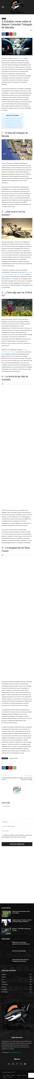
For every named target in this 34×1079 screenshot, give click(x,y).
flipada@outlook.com (15, 1052)
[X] (7, 34)
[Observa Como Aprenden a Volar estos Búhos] (6, 914)
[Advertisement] (14, 875)
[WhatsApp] (14, 34)
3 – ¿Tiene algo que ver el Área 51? (12, 122)
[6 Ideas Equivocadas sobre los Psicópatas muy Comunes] (6, 962)
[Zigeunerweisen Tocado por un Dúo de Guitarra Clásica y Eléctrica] (6, 922)
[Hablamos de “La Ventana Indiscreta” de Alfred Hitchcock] (6, 945)
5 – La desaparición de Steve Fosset (12, 127)
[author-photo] (17, 794)
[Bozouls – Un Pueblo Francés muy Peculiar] (6, 931)
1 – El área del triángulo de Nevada (12, 118)
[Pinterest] (11, 34)
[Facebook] (3, 34)
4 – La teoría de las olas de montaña (12, 125)
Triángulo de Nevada (13, 758)
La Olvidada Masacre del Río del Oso (9, 778)
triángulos (20, 58)
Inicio (3, 16)
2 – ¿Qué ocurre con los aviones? (12, 120)
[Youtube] (25, 1064)
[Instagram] (13, 1064)
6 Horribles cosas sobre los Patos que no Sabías (24, 778)
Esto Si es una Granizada (19, 951)
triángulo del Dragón (18, 274)
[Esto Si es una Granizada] (6, 953)
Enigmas (8, 16)
